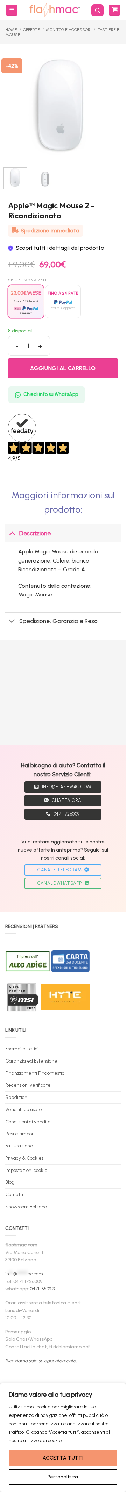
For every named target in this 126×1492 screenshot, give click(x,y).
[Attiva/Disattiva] (12, 533)
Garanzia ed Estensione (31, 1061)
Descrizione (35, 533)
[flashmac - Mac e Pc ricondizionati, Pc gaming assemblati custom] (54, 10)
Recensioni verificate (28, 1085)
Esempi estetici (21, 1048)
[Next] (106, 105)
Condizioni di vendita (28, 1121)
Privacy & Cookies (24, 1158)
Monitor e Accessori (68, 29)
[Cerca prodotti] (97, 10)
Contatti (14, 1194)
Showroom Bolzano (26, 1206)
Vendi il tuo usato (23, 1109)
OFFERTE (31, 29)
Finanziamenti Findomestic (34, 1073)
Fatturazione (19, 1146)
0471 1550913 (42, 1288)
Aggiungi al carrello (63, 368)
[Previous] (14, 105)
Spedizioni (16, 1097)
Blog (9, 1182)
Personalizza (63, 1477)
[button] (12, 10)
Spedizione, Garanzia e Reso (58, 620)
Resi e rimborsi (20, 1133)
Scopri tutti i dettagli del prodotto (60, 248)
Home (11, 29)
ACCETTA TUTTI (63, 1458)
